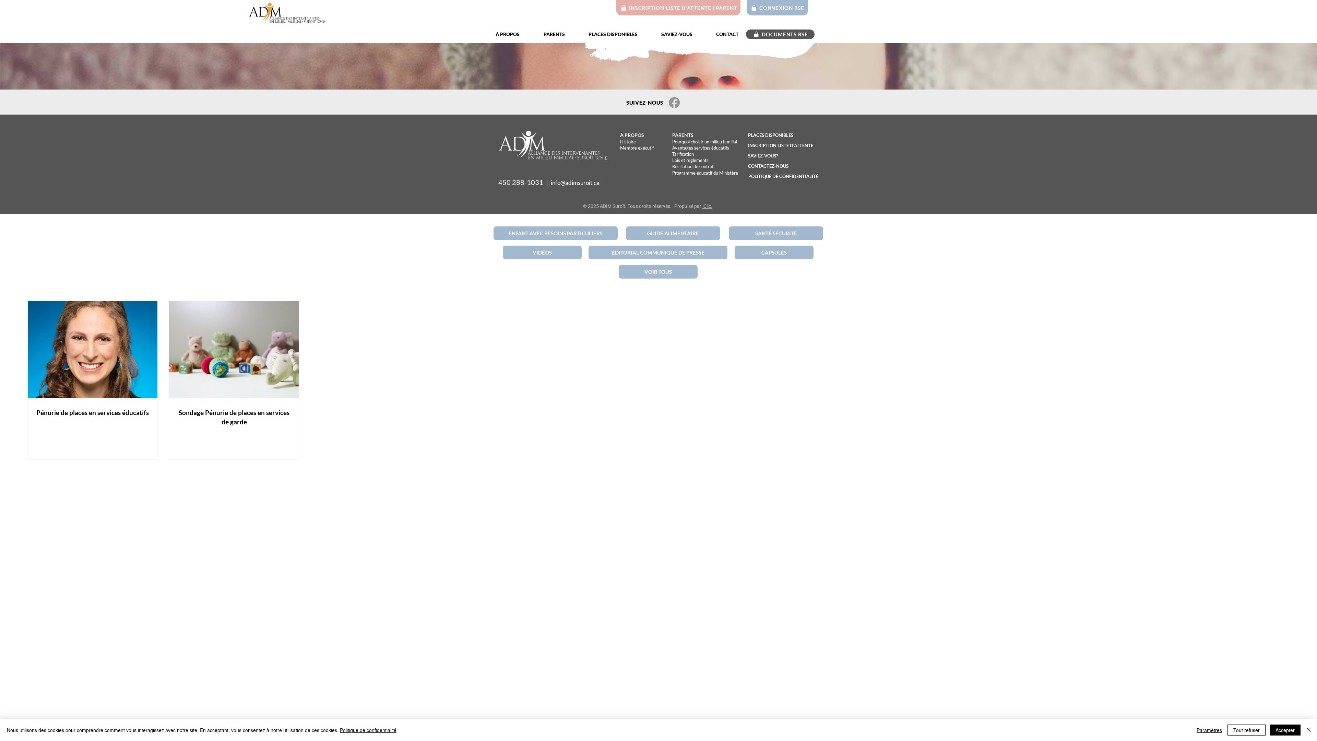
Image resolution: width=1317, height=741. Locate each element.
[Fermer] (1309, 730)
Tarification (683, 154)
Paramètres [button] (1209, 730)
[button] (514, 34)
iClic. (707, 206)
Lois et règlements (690, 160)
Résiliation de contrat (693, 166)
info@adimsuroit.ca (575, 182)
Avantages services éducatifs (700, 148)
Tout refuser (1246, 730)
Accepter (1285, 730)
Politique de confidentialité (368, 730)
